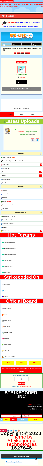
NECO (21, 362)
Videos (14, 44)
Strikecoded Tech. (25, 386)
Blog (34, 44)
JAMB (8, 362)
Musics (24, 44)
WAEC (34, 362)
